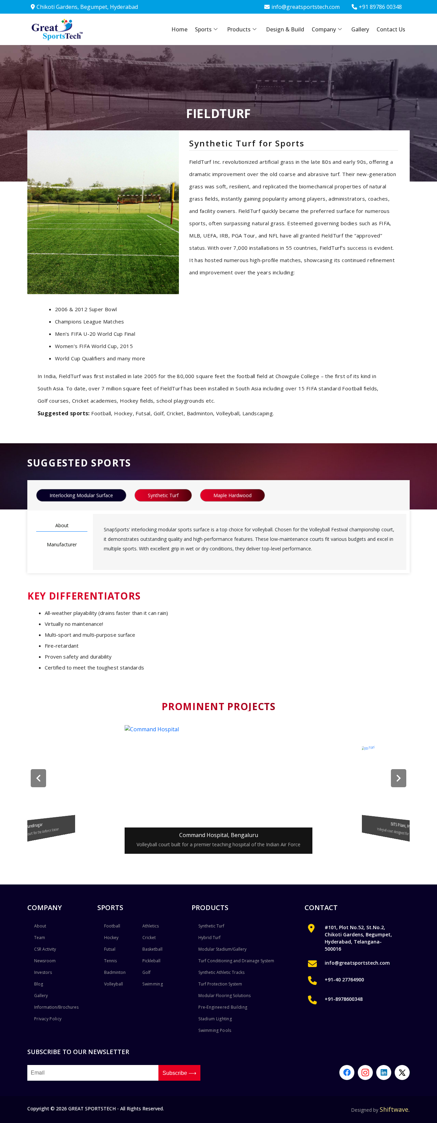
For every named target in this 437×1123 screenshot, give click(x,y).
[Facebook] (346, 1072)
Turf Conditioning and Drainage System (236, 961)
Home (179, 29)
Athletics (150, 926)
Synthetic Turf (163, 495)
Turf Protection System (220, 984)
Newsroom (45, 961)
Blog (38, 984)
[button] (38, 778)
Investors (43, 972)
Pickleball (151, 961)
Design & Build (285, 29)
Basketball (152, 949)
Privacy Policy (47, 1019)
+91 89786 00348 (380, 7)
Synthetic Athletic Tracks (221, 972)
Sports (203, 29)
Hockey (111, 937)
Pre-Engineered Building (222, 1007)
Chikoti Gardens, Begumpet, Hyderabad (87, 7)
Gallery (360, 29)
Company (324, 29)
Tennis (110, 961)
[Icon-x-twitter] (402, 1072)
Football (112, 926)
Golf (146, 972)
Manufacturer (62, 544)
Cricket (149, 937)
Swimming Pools (214, 1030)
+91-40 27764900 (344, 979)
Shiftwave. (395, 1109)
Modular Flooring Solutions (224, 995)
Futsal (109, 949)
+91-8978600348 (344, 999)
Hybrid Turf (209, 937)
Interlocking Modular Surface (81, 495)
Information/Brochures (56, 1007)
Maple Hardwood (232, 495)
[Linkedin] (383, 1072)
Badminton (115, 972)
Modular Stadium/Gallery (222, 949)
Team (39, 937)
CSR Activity (45, 949)
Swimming (152, 984)
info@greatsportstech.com (305, 7)
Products (239, 29)
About (62, 525)
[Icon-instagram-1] (365, 1072)
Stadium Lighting (215, 1019)
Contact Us (391, 29)
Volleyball (113, 984)
